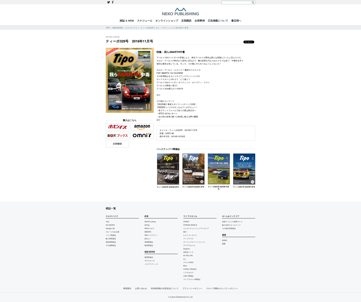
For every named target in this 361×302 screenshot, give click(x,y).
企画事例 (200, 20)
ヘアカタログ (188, 272)
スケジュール (144, 20)
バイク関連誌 (111, 235)
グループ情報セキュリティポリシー (222, 288)
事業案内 (127, 288)
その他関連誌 (111, 245)
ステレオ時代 (188, 262)
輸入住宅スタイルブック (231, 225)
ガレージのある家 (112, 231)
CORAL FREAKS (189, 269)
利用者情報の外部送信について (165, 288)
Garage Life (110, 228)
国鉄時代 (148, 231)
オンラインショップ (166, 20)
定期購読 (186, 20)
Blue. (185, 265)
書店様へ (236, 20)
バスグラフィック (151, 264)
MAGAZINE (117, 27)
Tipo (107, 221)
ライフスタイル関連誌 (191, 279)
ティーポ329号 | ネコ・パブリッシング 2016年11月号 (164, 27)
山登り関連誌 (188, 276)
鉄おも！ (148, 238)
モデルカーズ (150, 260)
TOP (108, 27)
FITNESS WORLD (190, 225)
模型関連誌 (149, 245)
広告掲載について (218, 20)
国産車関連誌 (111, 242)
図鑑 (223, 243)
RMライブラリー (151, 235)
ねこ (185, 259)
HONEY (186, 221)
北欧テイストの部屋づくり (232, 221)
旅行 (185, 231)
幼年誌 (147, 225)
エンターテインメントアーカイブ (196, 228)
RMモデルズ (149, 228)
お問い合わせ (141, 288)
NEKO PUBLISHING (180, 11)
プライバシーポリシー (192, 288)
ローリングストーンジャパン (194, 242)
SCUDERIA (110, 225)
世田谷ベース (188, 252)
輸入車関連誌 (111, 238)
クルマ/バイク (131, 27)
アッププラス (188, 238)
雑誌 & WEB (127, 20)
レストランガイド (190, 235)
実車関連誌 (149, 242)
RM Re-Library (150, 221)
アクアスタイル (189, 245)
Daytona (186, 248)
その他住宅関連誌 (229, 228)
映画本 (224, 240)
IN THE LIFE (188, 255)
